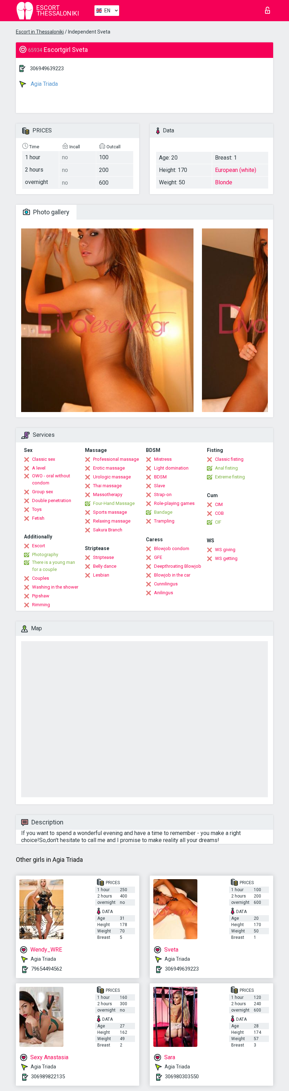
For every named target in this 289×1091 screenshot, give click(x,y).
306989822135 (48, 1076)
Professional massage (116, 459)
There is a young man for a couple (53, 566)
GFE (158, 557)
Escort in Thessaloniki (40, 32)
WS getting (226, 558)
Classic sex (43, 459)
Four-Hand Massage (114, 503)
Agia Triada (43, 84)
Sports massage (110, 512)
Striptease (103, 557)
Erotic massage (109, 468)
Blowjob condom (171, 548)
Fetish (38, 518)
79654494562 (46, 969)
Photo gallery (50, 212)
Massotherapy (107, 494)
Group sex (42, 491)
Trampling (164, 521)
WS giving (225, 549)
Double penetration (51, 500)
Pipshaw (40, 595)
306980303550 (182, 1076)
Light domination (171, 468)
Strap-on (163, 494)
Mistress (163, 459)
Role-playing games (174, 503)
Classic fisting (229, 459)
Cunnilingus (166, 583)
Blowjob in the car (172, 575)
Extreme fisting (230, 476)
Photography (45, 554)
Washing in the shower (55, 587)
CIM (219, 504)
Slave (159, 485)
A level (38, 468)
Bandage (163, 512)
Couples (40, 578)
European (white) (235, 170)
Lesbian (101, 575)
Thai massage (107, 485)
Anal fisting (226, 468)
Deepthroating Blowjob (177, 566)
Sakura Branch (107, 529)
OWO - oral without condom (51, 479)
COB (219, 513)
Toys (37, 509)
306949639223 (47, 68)
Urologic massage (112, 476)
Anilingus (163, 592)
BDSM (160, 476)
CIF (218, 522)
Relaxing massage (111, 521)
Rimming (41, 604)
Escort (38, 545)
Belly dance (104, 566)
